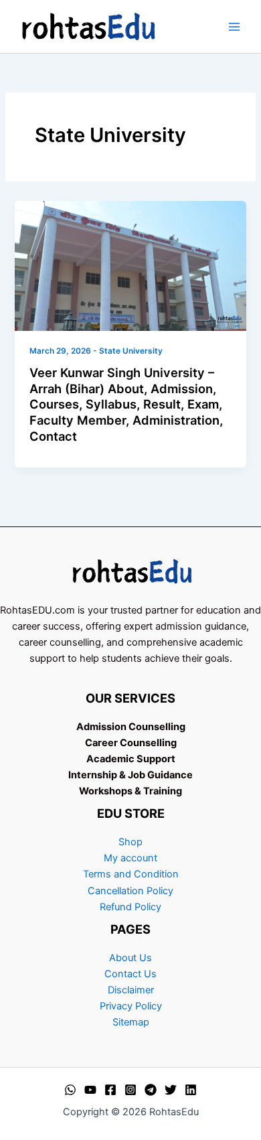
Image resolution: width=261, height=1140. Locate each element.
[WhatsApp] (70, 1090)
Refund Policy (130, 907)
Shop (130, 842)
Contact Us (130, 974)
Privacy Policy (131, 1006)
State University (131, 351)
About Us (130, 958)
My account (130, 858)
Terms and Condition (131, 874)
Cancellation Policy (130, 891)
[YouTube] (90, 1090)
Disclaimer (131, 990)
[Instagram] (130, 1090)
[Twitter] (171, 1090)
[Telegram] (151, 1090)
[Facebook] (110, 1090)
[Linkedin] (191, 1090)
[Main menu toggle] (234, 26)
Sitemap (130, 1022)
